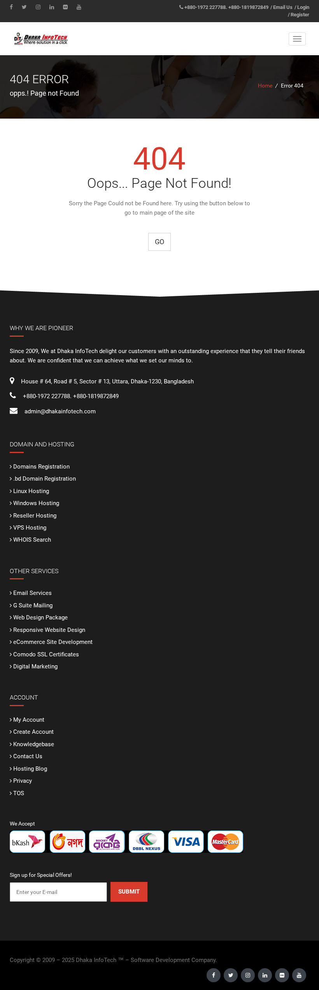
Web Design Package (40, 617)
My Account (28, 719)
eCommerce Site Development (53, 641)
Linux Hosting (31, 491)
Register (300, 14)
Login (303, 7)
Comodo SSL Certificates (46, 654)
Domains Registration (41, 466)
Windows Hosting (36, 503)
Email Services (32, 592)
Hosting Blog (30, 768)
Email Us (283, 7)
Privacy (22, 780)
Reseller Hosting (34, 515)
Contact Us (27, 756)
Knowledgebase (33, 744)
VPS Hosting (29, 527)
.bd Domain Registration (44, 478)
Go (159, 242)
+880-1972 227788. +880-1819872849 (226, 7)
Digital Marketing (35, 666)
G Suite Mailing (33, 605)
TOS (18, 793)
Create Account (33, 731)
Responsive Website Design (49, 629)
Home (265, 85)
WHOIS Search (32, 539)
